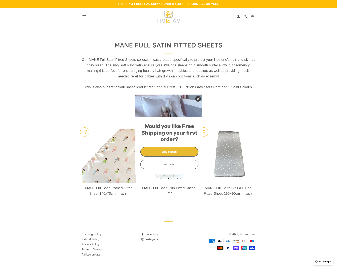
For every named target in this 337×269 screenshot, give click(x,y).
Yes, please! (169, 151)
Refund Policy (90, 239)
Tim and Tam (247, 234)
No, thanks (169, 164)
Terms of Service (92, 249)
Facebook (151, 234)
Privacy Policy (90, 244)
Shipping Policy (91, 234)
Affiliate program (92, 254)
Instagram (151, 239)
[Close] (198, 98)
